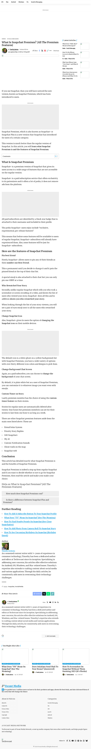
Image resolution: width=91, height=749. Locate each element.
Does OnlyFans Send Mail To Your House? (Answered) (45, 668)
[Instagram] (53, 602)
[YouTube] (50, 602)
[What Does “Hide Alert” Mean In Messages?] (84, 46)
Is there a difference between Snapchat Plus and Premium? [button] (26, 501)
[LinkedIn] (55, 602)
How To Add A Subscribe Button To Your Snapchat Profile (30, 514)
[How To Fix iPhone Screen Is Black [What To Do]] (84, 54)
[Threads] (83, 740)
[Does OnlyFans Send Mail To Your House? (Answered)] (45, 656)
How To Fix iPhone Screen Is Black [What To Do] (70, 54)
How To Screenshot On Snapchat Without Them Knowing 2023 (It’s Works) (74, 669)
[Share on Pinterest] (45, 50)
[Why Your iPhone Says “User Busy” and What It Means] (84, 64)
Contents (6, 156)
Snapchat (11, 586)
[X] (47, 602)
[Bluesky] (86, 740)
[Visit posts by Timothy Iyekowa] (4, 602)
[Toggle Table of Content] (55, 156)
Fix (63, 58)
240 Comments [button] (51, 636)
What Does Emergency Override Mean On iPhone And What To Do (69, 74)
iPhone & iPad (71, 58)
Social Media (19, 586)
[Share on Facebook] (39, 50)
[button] (47, 50)
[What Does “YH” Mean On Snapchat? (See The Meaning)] (15, 656)
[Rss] (58, 602)
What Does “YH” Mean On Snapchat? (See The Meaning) (14, 669)
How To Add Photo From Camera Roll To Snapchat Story (30, 528)
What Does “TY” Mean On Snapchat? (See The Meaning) (30, 518)
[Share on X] (42, 50)
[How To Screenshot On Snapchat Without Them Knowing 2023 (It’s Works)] (75, 656)
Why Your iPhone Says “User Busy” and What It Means (70, 64)
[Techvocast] (7, 740)
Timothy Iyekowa (14, 49)
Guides (4, 38)
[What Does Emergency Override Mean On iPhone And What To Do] (84, 74)
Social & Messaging (13, 38)
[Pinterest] (78, 740)
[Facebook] (67, 740)
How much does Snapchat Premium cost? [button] (24, 494)
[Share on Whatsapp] (48, 594)
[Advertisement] (45, 23)
